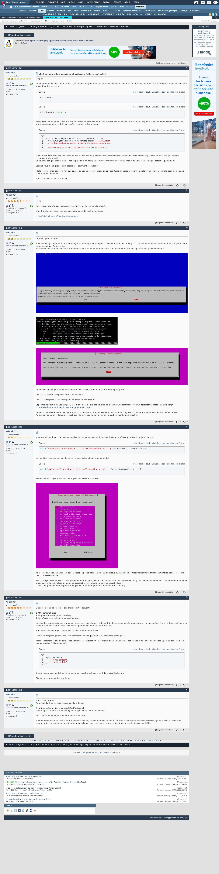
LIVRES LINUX (108, 14)
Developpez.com (169, 818)
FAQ (63, 2)
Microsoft (65, 7)
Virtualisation (149, 11)
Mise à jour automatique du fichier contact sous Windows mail (33, 788)
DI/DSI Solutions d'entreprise (27, 7)
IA (51, 7)
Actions (22, 21)
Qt (141, 14)
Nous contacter (156, 818)
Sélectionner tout (141, 92)
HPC (69, 11)
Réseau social (35, 21)
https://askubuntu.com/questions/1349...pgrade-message (63, 407)
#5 (187, 597)
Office (121, 7)
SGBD (113, 7)
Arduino (50, 11)
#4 (187, 427)
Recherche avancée (209, 21)
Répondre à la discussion (19, 35)
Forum (11, 27)
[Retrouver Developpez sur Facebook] (216, 14)
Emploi (106, 2)
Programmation (101, 7)
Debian (56, 27)
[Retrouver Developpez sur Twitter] (213, 14)
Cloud (44, 7)
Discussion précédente (86, 752)
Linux (42, 11)
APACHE (148, 14)
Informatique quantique (167, 11)
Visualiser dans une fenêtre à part (168, 92)
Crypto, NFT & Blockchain (190, 11)
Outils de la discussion (165, 63)
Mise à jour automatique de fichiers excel (24, 776)
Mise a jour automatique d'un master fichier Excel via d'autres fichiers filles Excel (50, 782)
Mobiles (130, 7)
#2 (187, 190)
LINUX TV (120, 14)
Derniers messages (9, 21)
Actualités (31, 741)
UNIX (128, 14)
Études (117, 2)
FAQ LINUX (62, 14)
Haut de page (182, 818)
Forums (40, 2)
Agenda (55, 21)
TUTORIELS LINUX (77, 14)
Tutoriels (52, 2)
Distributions (44, 27)
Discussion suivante (108, 752)
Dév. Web (83, 7)
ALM (56, 7)
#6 (187, 690)
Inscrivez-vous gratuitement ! (57, 17)
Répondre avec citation (165, 185)
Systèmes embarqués (132, 11)
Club (136, 2)
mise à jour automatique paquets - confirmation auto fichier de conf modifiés (59, 41)
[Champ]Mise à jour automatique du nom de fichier (28, 799)
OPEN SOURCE (160, 14)
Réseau (97, 11)
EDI (91, 7)
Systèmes (140, 7)
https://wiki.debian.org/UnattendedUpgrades (57, 216)
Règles (69, 21)
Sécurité (117, 11)
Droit (127, 2)
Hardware (61, 11)
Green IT (107, 11)
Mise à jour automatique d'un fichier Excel (24, 794)
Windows (33, 11)
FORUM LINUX (49, 14)
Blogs (71, 2)
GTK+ (135, 14)
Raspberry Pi (86, 11)
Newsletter (93, 2)
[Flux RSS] (210, 14)
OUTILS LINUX (93, 14)
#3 (187, 228)
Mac (76, 11)
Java (74, 7)
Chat (80, 2)
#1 (187, 68)
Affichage (181, 63)
